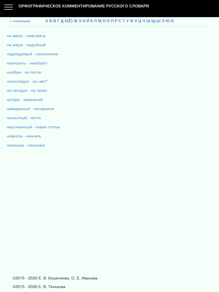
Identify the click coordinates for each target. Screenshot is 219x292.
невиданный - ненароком (30, 108)
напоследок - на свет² (27, 81)
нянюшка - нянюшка (26, 145)
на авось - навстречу (26, 35)
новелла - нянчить (24, 136)
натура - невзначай (25, 99)
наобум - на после (24, 72)
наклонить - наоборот (27, 63)
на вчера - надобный (26, 44)
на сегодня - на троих (27, 90)
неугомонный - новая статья (33, 126)
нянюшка (21, 20)
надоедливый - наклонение (32, 53)
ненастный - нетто (24, 117)
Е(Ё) (69, 20)
